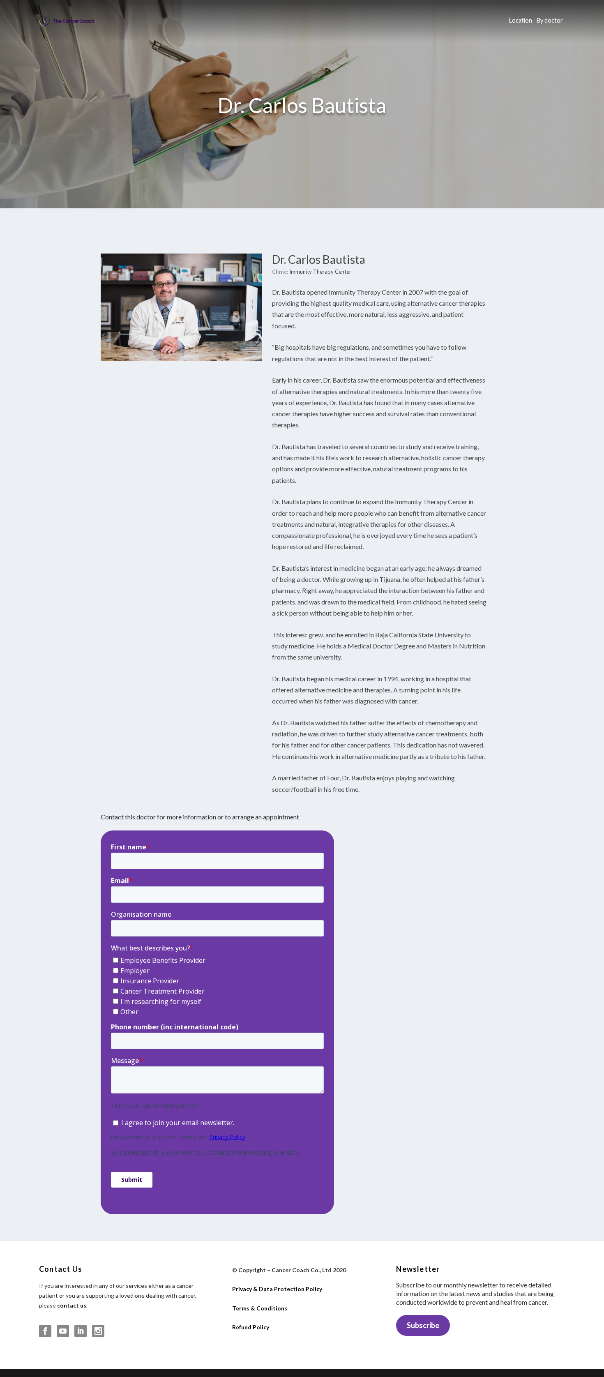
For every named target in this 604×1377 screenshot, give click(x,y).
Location (520, 20)
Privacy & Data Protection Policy (277, 1288)
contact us (71, 1305)
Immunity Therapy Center (320, 271)
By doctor (549, 20)
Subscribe (423, 1325)
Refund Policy (250, 1327)
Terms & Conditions (259, 1308)
